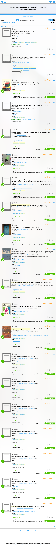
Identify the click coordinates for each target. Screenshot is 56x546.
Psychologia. (16, 361)
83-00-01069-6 (16, 265)
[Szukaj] (54, 20)
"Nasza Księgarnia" (21, 135)
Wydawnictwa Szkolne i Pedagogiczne (26, 358)
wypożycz (51, 97)
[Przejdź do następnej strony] (52, 27)
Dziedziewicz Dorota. (17, 111)
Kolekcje (13, 22)
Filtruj (12, 26)
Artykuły (14, 39)
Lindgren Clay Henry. (17, 210)
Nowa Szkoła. (26, 70)
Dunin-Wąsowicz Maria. (18, 88)
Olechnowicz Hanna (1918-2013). (20, 311)
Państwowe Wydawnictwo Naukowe (25, 184)
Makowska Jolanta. (17, 234)
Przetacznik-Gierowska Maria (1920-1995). (23, 335)
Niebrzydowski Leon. (17, 289)
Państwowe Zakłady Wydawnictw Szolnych (27, 206)
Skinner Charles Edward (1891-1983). (24, 511)
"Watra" (18, 84)
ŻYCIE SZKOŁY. (26, 44)
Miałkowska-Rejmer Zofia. (19, 259)
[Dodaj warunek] (51, 20)
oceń (54, 29)
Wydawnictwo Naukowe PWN (24, 331)
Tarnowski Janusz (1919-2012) (21, 62)
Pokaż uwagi (14, 268)
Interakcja (18, 42)
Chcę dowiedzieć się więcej (21, 544)
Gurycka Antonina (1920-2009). (20, 162)
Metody (18, 68)
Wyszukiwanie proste (5, 22)
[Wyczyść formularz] (51, 22)
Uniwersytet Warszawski (22, 254)
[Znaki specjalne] (54, 22)
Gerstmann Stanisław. (18, 140)
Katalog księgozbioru (28, 16)
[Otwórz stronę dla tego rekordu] (6, 86)
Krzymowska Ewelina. (18, 36)
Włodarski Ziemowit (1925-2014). (41, 335)
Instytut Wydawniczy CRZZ (23, 229)
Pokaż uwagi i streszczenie (17, 467)
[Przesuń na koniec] (54, 27)
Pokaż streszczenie (16, 46)
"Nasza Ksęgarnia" (21, 159)
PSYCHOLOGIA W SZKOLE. (29, 119)
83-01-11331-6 (16, 341)
